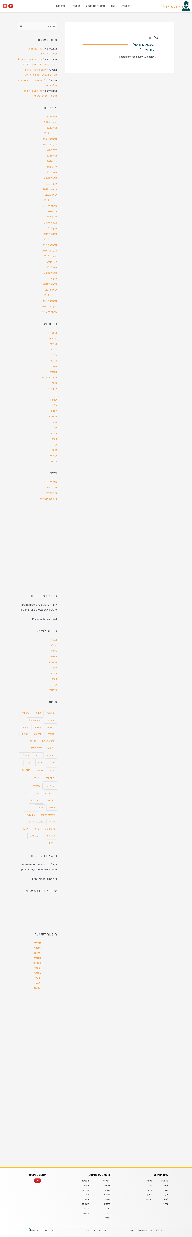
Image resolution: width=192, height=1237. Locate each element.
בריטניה (53, 361)
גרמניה (53, 366)
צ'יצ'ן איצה (50, 828)
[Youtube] (10, 6)
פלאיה (52, 821)
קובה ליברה (49, 835)
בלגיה (54, 355)
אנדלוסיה (37, 734)
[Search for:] (37, 26)
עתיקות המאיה (48, 815)
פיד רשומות (51, 487)
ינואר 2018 (51, 290)
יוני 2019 (52, 217)
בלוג (113, 6)
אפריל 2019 (50, 223)
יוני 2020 (52, 167)
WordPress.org (48, 499)
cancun (51, 713)
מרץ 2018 (51, 278)
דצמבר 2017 (50, 295)
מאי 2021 (51, 156)
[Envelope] (5, 6)
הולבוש (37, 755)
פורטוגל (53, 433)
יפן (55, 394)
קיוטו (54, 450)
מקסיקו (53, 416)
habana (26, 713)
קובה (54, 444)
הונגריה (53, 372)
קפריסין (53, 455)
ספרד (54, 422)
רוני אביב (89, 1230)
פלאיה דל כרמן (36, 821)
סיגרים (52, 807)
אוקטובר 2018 (49, 251)
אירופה (53, 344)
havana (50, 720)
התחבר (53, 482)
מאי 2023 (51, 116)
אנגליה (53, 640)
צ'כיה (54, 439)
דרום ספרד (36, 748)
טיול (36, 778)
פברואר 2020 (50, 189)
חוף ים (29, 762)
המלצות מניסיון (49, 377)
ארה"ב (53, 349)
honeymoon (35, 720)
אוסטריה (52, 333)
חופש (40, 770)
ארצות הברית (48, 741)
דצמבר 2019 (50, 200)
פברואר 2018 (50, 284)
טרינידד (36, 786)
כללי (54, 405)
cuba (38, 713)
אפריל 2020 (50, 178)
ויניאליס (25, 755)
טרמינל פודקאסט (95, 6)
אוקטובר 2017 (49, 306)
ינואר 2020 (51, 195)
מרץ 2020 (51, 184)
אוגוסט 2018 (50, 256)
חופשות (50, 778)
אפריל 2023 (50, 122)
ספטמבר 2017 (49, 312)
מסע (26, 793)
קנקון (51, 842)
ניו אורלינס (36, 800)
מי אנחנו (75, 6)
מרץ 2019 (51, 228)
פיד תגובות (51, 493)
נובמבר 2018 (50, 245)
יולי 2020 (52, 161)
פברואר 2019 (50, 234)
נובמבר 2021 (50, 139)
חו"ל (52, 762)
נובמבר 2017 (50, 301)
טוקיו (54, 383)
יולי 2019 (52, 211)
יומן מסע (52, 388)
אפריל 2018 (50, 273)
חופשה (26, 770)
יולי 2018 (52, 262)
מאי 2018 (51, 267)
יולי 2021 (52, 150)
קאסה (37, 829)
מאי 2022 (51, 128)
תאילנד (53, 461)
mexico (50, 727)
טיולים (50, 786)
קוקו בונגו (34, 836)
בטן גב (33, 741)
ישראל (53, 400)
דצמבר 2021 (50, 133)
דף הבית (125, 6)
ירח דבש (49, 793)
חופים (51, 770)
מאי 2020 (51, 172)
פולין (54, 428)
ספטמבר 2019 (49, 206)
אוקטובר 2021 (49, 144)
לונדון (54, 411)
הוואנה (50, 755)
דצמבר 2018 (50, 239)
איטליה (53, 338)
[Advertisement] (37, 547)
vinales (37, 727)
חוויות (41, 762)
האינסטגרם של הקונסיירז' (144, 47)
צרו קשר (60, 6)
